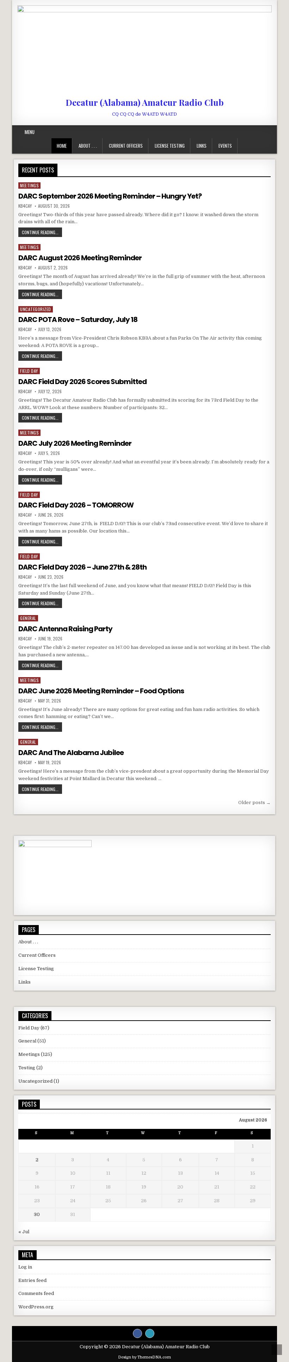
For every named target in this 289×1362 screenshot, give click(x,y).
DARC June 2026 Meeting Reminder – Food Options (101, 691)
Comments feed (36, 1293)
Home (62, 145)
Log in (25, 1267)
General (28, 618)
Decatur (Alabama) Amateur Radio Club (145, 102)
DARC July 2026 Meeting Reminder (74, 443)
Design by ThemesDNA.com (144, 1357)
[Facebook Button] (137, 1333)
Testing (26, 1067)
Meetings (29, 185)
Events (225, 145)
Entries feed (32, 1280)
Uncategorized (35, 309)
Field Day (29, 371)
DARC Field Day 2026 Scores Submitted (82, 382)
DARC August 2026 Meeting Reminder (80, 258)
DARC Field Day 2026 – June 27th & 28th (82, 567)
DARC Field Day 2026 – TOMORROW (76, 505)
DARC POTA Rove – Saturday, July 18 (77, 319)
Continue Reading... (42, 232)
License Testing (170, 145)
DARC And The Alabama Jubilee (71, 753)
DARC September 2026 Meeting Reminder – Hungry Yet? (110, 196)
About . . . (88, 145)
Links (202, 145)
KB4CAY (25, 206)
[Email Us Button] (149, 1333)
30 (37, 1214)
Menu (30, 131)
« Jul (23, 1231)
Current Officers (126, 145)
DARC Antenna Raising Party (65, 629)
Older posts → (254, 802)
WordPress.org (36, 1306)
